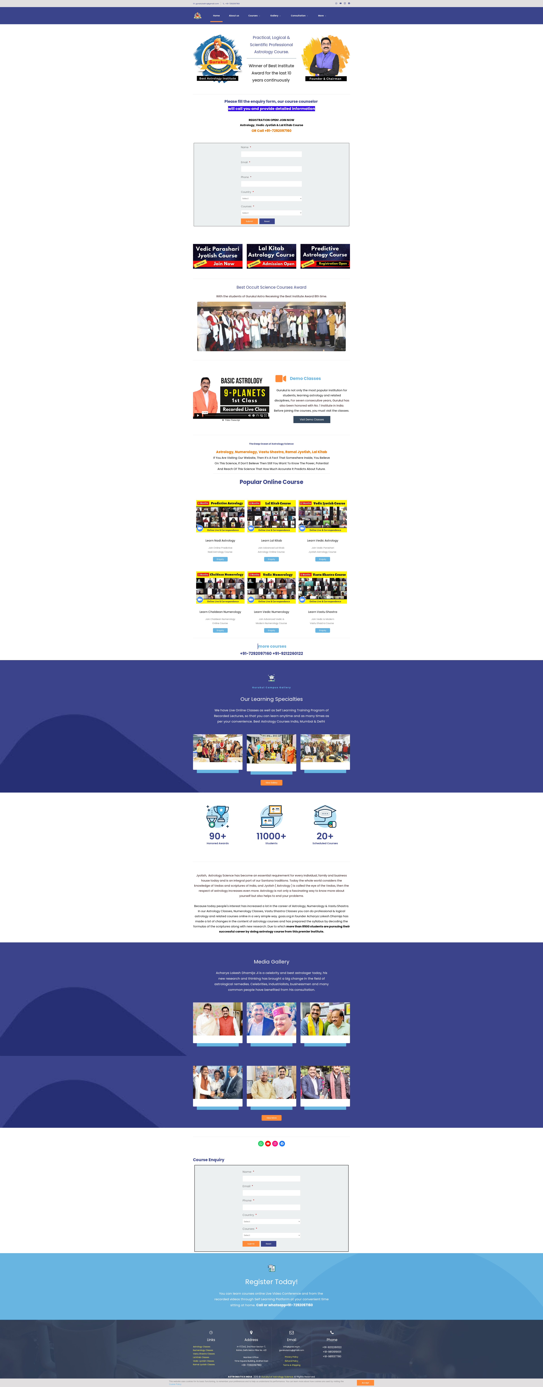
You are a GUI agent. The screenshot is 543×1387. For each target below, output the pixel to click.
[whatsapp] (336, 3)
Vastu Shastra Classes (204, 1353)
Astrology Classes (201, 1346)
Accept (365, 1382)
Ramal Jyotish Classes (204, 1364)
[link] (271, 303)
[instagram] (345, 3)
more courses (272, 646)
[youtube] (340, 3)
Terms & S (288, 1365)
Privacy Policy (291, 1356)
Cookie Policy (175, 1384)
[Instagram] (275, 1143)
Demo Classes (305, 378)
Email (245, 162)
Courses (247, 206)
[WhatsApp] (261, 1143)
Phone (246, 177)
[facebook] (349, 3)
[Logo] (197, 15)
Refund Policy (291, 1361)
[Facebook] (282, 1143)
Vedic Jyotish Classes (203, 1361)
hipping (296, 1365)
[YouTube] (268, 1143)
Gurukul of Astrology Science (277, 1376)
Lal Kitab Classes (201, 1357)
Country (247, 192)
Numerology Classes (203, 1350)
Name (246, 147)
